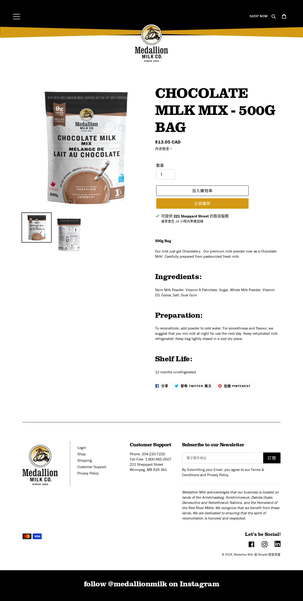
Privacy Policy (88, 473)
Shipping (84, 460)
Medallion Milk (243, 554)
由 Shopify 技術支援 (267, 554)
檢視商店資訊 (171, 228)
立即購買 (202, 203)
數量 (160, 165)
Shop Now (258, 16)
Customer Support (91, 466)
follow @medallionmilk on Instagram (151, 583)
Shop (81, 454)
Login (81, 447)
